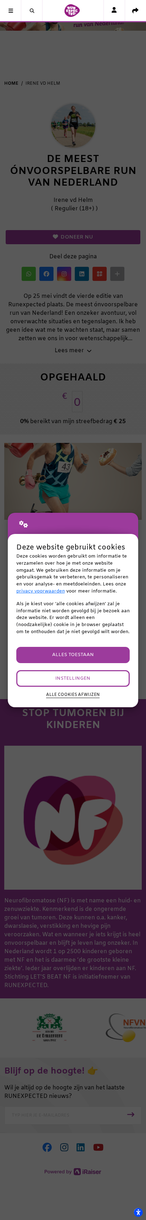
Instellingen (72, 678)
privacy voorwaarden (40, 591)
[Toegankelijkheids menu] (138, 1212)
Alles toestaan (73, 655)
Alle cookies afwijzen (73, 695)
